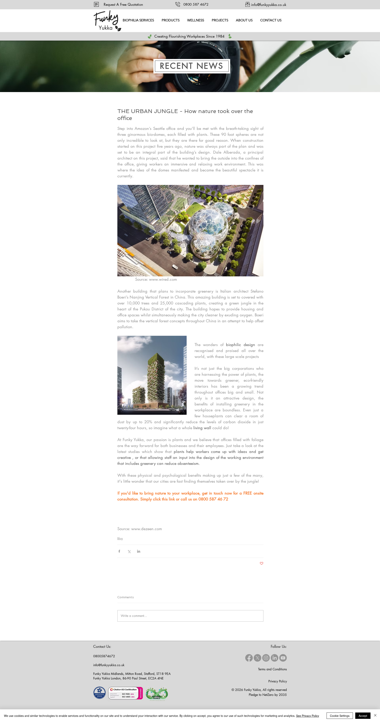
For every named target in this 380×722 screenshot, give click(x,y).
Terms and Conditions (272, 669)
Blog (120, 538)
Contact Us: (102, 646)
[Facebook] (249, 658)
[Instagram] (266, 658)
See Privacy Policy (307, 716)
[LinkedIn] (274, 658)
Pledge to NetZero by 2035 (268, 695)
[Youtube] (283, 658)
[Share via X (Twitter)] (129, 551)
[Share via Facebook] (119, 551)
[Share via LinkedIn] (139, 551)
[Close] (375, 715)
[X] (257, 658)
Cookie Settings (340, 716)
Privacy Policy (277, 681)
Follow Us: (279, 646)
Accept (363, 716)
